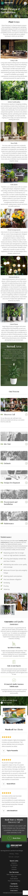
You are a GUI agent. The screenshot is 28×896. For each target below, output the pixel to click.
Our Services (14, 865)
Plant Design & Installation (14, 874)
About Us (14, 863)
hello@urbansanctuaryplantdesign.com (14, 892)
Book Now (16, 838)
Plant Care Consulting (14, 881)
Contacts (14, 869)
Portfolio (14, 867)
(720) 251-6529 (22, 16)
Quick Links (14, 861)
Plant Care (14, 876)
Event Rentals (14, 878)
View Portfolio (7, 702)
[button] (25, 716)
